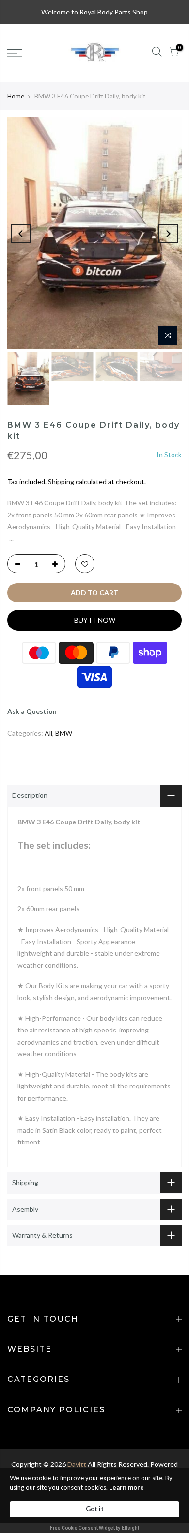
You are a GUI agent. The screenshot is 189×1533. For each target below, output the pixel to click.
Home (15, 96)
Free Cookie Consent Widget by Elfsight (94, 1528)
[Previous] (21, 233)
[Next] (168, 233)
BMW (63, 733)
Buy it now (94, 620)
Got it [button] (95, 1509)
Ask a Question (32, 711)
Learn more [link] (126, 1487)
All (48, 733)
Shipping (61, 481)
